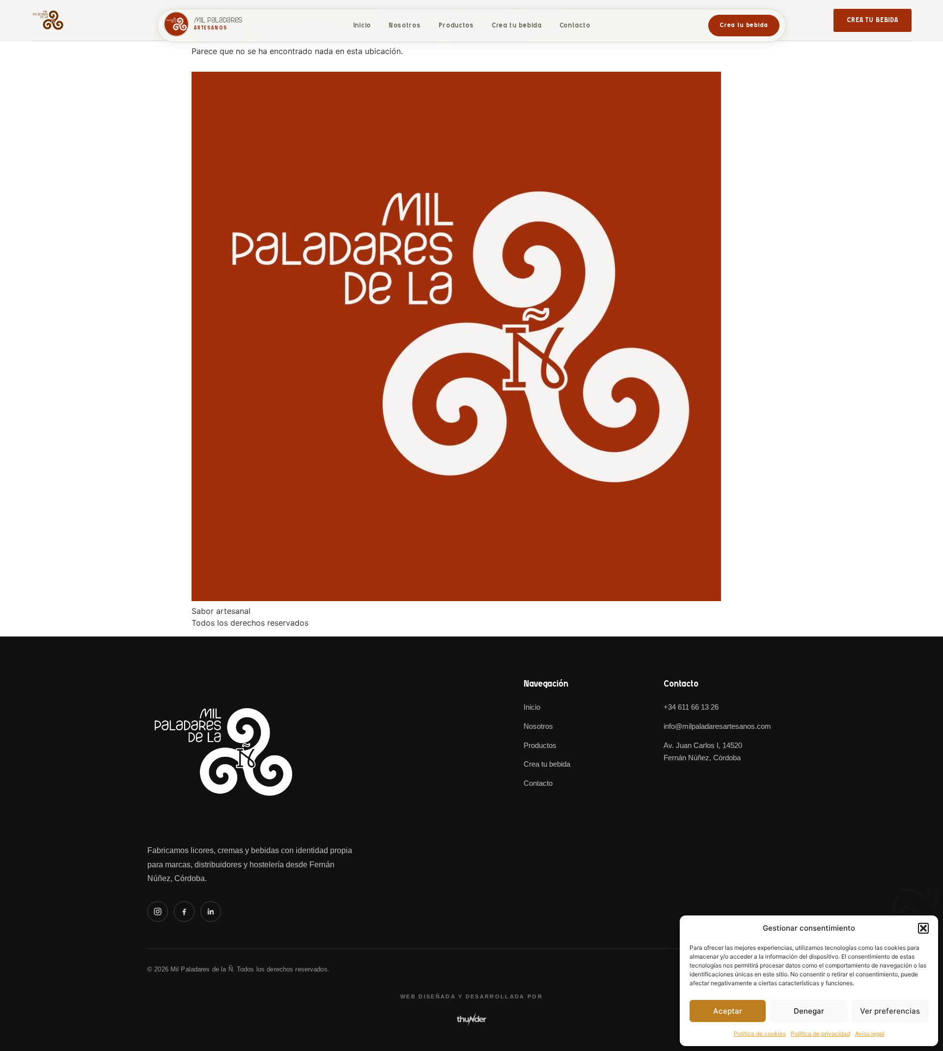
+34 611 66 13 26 (691, 707)
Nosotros (404, 26)
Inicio (362, 26)
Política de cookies (760, 1033)
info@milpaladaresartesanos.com (717, 726)
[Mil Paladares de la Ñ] (223, 752)
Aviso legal (870, 1033)
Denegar (809, 1011)
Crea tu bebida (872, 20)
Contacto (574, 26)
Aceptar (727, 1011)
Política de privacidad (820, 1033)
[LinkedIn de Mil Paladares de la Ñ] (210, 911)
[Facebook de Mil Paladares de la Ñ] (184, 911)
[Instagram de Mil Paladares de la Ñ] (157, 911)
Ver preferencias (890, 1011)
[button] (923, 928)
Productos (456, 26)
